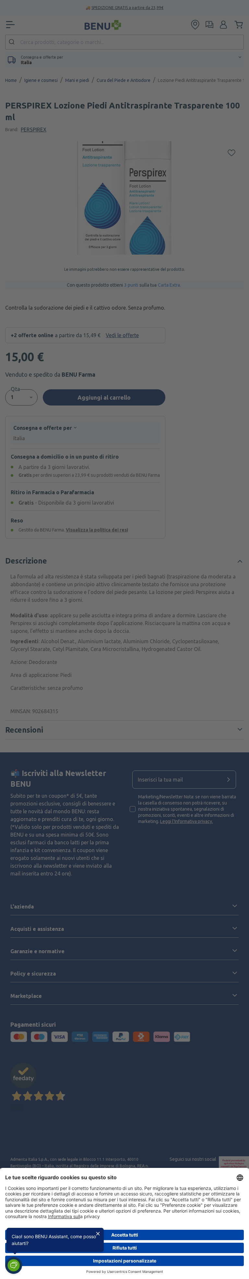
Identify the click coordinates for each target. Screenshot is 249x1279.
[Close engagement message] (98, 1233)
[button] (13, 1265)
